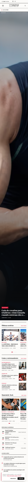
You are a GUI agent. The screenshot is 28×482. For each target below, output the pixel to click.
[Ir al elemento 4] (15, 423)
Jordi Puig (4, 370)
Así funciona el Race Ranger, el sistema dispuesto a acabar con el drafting (10, 416)
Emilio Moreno (5, 348)
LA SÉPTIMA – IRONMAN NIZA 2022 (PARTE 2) (10, 345)
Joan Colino (5, 378)
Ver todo (23, 395)
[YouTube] (15, 1)
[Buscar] (25, 6)
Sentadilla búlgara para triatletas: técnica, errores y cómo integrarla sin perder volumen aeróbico (9, 366)
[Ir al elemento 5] (17, 423)
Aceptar (21, 478)
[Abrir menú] (3, 6)
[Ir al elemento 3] (16, 352)
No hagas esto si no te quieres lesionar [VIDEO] (10, 376)
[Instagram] (12, 1)
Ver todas (23, 325)
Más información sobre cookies (14, 475)
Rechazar (13, 478)
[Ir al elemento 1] (12, 352)
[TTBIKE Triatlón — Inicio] (14, 5)
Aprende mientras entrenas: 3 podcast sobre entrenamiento (9, 386)
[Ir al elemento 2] (14, 352)
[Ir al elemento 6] (19, 423)
